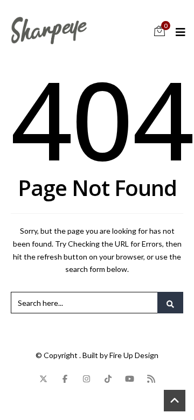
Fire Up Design (133, 355)
